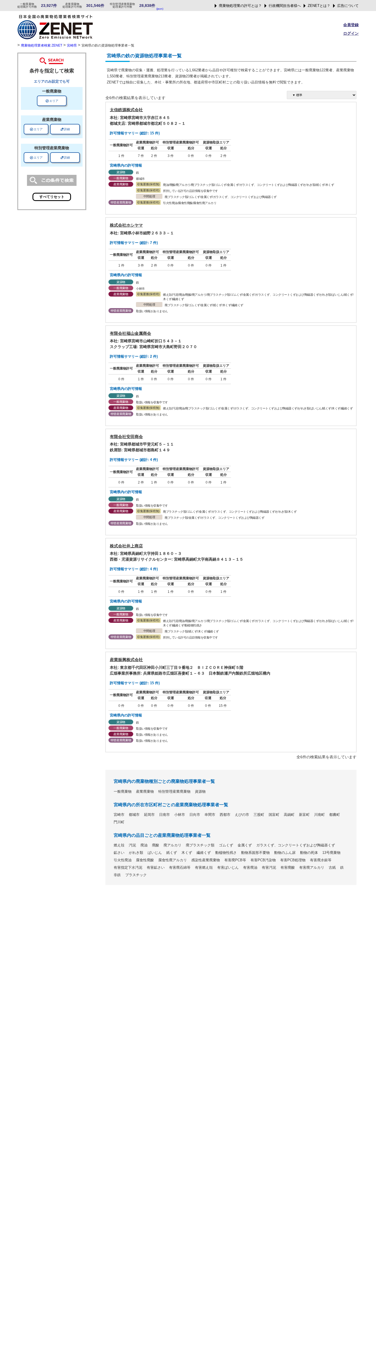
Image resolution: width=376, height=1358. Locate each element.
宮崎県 (72, 45)
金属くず (245, 845)
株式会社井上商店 (126, 546)
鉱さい (119, 853)
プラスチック (136, 875)
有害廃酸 (287, 868)
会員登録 (351, 25)
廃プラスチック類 (200, 845)
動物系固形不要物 (255, 853)
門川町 (119, 822)
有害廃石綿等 (179, 868)
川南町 (319, 815)
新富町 (304, 815)
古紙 (332, 868)
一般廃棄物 (123, 792)
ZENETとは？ (319, 6)
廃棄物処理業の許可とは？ (240, 6)
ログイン (351, 33)
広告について (348, 6)
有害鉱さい (156, 868)
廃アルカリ (172, 845)
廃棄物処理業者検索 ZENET (41, 45)
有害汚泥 (269, 868)
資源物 (200, 792)
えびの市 (242, 815)
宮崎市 (119, 815)
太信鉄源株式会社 (126, 110)
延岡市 (149, 815)
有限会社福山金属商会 (130, 333)
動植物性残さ (226, 853)
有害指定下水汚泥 (128, 868)
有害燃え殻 (204, 868)
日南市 (164, 815)
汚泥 (132, 845)
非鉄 (117, 875)
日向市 (194, 815)
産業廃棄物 (145, 792)
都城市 (134, 815)
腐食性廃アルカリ (172, 860)
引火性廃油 (123, 860)
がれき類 (136, 853)
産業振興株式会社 (126, 660)
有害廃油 (250, 868)
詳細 (65, 129)
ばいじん (155, 853)
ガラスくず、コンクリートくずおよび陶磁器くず (295, 845)
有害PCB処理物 (293, 860)
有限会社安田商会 (126, 436)
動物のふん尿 (285, 853)
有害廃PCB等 (235, 860)
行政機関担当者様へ (285, 6)
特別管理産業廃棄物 (174, 792)
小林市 (179, 815)
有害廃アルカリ (311, 868)
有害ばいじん (228, 868)
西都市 (225, 815)
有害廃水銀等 (320, 860)
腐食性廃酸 (145, 860)
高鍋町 (289, 815)
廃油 (144, 845)
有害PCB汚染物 (263, 860)
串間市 (210, 815)
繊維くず (204, 853)
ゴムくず (226, 845)
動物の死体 (309, 853)
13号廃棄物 (331, 853)
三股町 (259, 815)
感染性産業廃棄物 (205, 860)
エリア (51, 101)
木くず (186, 853)
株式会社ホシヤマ (126, 225)
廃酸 (155, 845)
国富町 (274, 815)
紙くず (171, 853)
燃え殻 (119, 845)
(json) (159, 8)
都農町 (334, 815)
